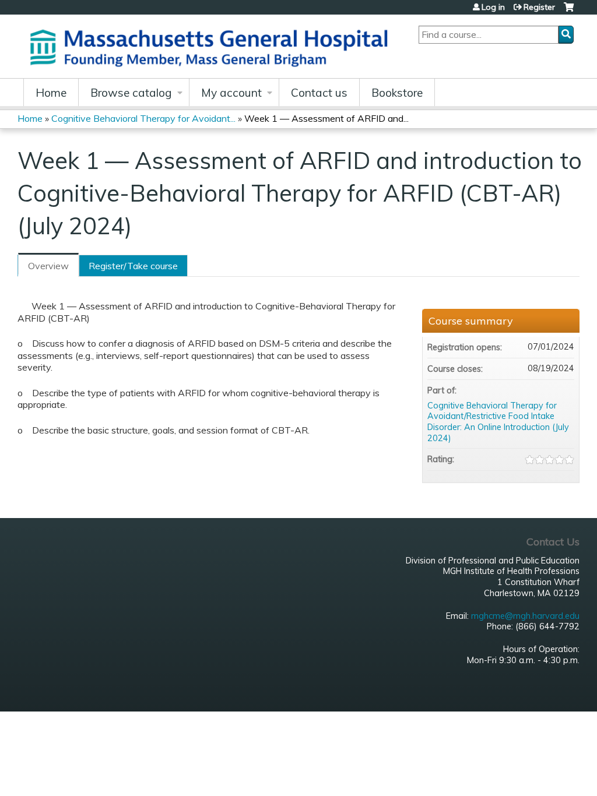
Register (539, 7)
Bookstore (397, 93)
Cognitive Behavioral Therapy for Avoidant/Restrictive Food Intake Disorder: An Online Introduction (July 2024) (498, 421)
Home (51, 93)
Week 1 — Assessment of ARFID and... (326, 118)
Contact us (319, 93)
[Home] (212, 46)
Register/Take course (133, 266)
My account (231, 93)
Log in (493, 7)
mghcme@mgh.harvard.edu (525, 616)
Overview (48, 266)
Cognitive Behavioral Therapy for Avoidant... (143, 118)
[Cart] (569, 11)
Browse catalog (131, 93)
